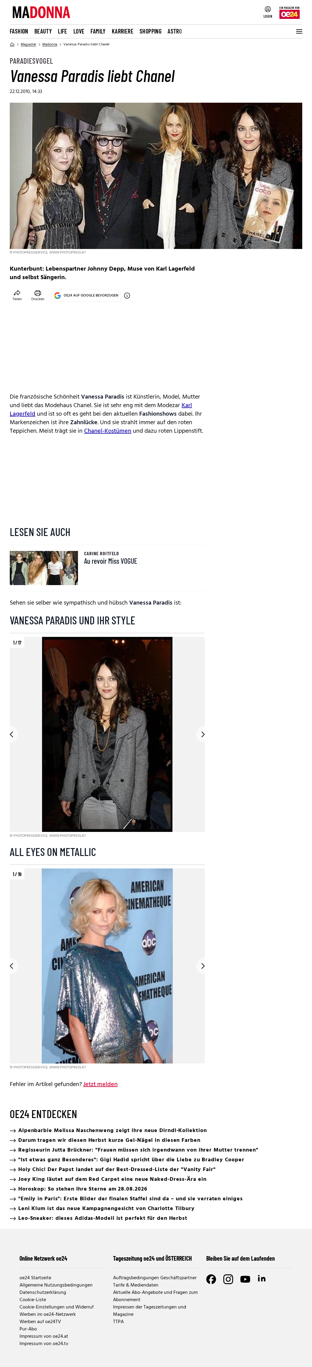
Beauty (43, 31)
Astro (175, 31)
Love (79, 31)
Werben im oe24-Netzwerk (48, 1315)
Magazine (28, 44)
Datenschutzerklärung (43, 1293)
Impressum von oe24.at (44, 1336)
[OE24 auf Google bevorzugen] (127, 295)
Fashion (19, 31)
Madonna (49, 44)
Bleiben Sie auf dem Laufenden (240, 1258)
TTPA (118, 1322)
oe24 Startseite (35, 1278)
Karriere (122, 31)
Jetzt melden (100, 1084)
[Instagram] (228, 1279)
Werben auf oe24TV (40, 1322)
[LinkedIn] (262, 1279)
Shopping (150, 31)
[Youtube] (245, 1279)
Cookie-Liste (33, 1300)
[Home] (12, 44)
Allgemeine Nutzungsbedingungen (56, 1285)
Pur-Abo (28, 1329)
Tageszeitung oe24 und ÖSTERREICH (152, 1258)
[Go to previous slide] (9, 734)
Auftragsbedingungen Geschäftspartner (155, 1278)
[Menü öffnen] (298, 31)
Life (62, 31)
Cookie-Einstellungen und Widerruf (57, 1307)
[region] (107, 738)
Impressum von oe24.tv (44, 1344)
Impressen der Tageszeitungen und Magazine (149, 1311)
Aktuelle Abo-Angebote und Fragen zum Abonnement (155, 1296)
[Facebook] (211, 1279)
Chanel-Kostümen (107, 431)
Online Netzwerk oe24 (43, 1258)
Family (97, 31)
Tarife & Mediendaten (135, 1285)
